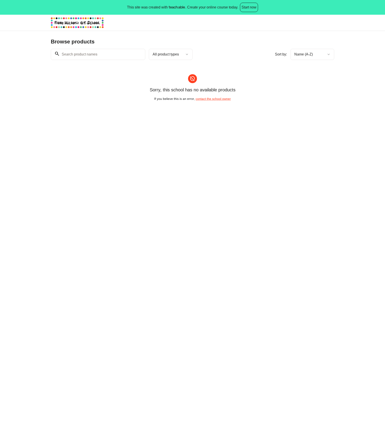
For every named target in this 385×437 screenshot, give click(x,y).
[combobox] (170, 54)
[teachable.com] (176, 7)
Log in (326, 23)
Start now (249, 7)
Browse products (299, 23)
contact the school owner (213, 99)
